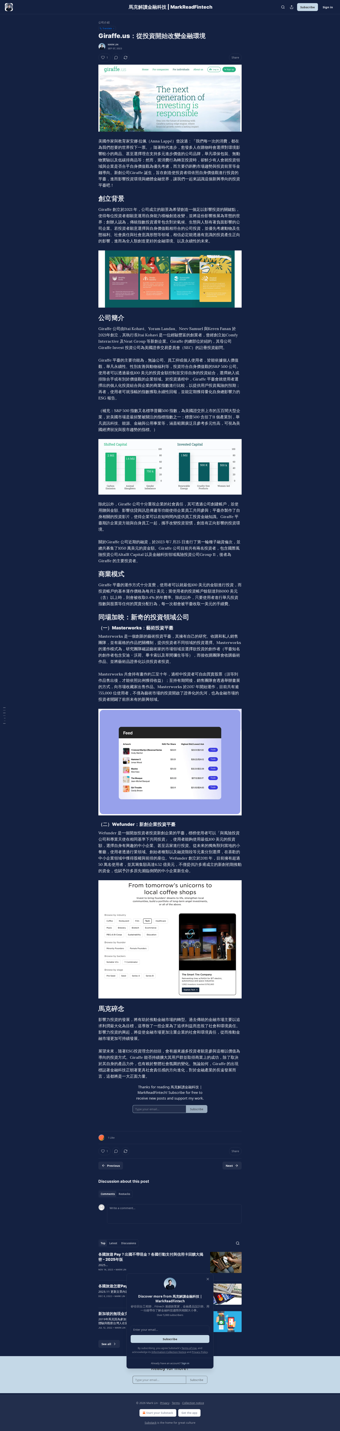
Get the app (189, 1413)
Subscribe (307, 7)
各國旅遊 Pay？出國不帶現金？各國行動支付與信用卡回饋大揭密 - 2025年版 (150, 1257)
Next (229, 1166)
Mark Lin (113, 44)
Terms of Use (189, 1348)
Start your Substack (159, 1413)
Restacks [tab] (124, 1194)
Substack (150, 1422)
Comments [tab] (108, 1194)
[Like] (100, 1333)
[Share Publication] (292, 7)
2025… (103, 1265)
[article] (170, 1264)
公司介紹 (104, 22)
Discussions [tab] (128, 1243)
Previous (113, 1166)
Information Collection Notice (169, 1352)
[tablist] (115, 1194)
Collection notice (193, 1403)
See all (106, 1344)
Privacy (164, 1403)
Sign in (328, 7)
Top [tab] (103, 1243)
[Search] (283, 7)
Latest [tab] (113, 1243)
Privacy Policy (200, 1352)
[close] (208, 1279)
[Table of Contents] (4, 715)
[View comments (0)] (116, 57)
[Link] (93, 198)
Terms (176, 1403)
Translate (107, 28)
